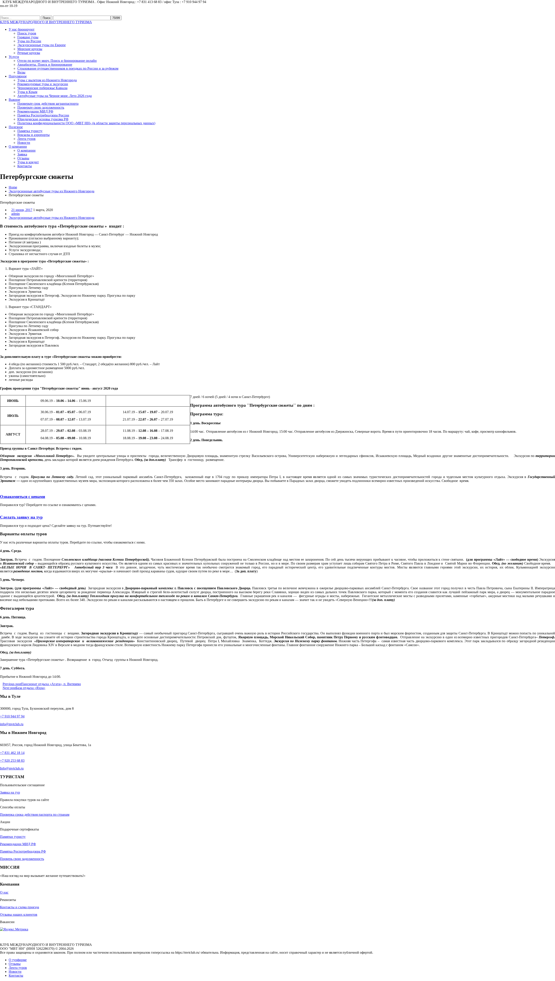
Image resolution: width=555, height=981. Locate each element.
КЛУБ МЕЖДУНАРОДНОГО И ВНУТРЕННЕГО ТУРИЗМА (46, 22)
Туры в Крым (27, 92)
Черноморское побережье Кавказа (42, 88)
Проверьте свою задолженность (40, 107)
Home (13, 187)
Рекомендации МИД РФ (35, 111)
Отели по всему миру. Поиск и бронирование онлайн (57, 60)
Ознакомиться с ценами (22, 496)
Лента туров (26, 139)
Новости (23, 142)
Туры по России (29, 41)
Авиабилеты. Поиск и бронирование (44, 64)
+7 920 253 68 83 (12, 760)
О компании (18, 146)
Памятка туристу (29, 131)
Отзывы (23, 158)
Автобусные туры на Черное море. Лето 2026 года (54, 96)
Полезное (16, 127)
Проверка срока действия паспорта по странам (34, 814)
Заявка (22, 154)
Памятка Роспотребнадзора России (43, 115)
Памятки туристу (13, 837)
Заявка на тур (10, 792)
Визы (21, 72)
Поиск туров (26, 33)
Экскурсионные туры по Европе (41, 45)
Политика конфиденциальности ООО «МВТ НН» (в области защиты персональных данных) (86, 123)
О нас (4, 892)
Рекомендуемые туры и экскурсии (42, 84)
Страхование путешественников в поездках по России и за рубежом (67, 68)
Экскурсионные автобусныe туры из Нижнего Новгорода (51, 191)
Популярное (18, 76)
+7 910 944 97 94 (12, 716)
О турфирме (18, 960)
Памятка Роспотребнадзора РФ (23, 851)
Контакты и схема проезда (19, 907)
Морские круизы (29, 49)
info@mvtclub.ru (11, 724)
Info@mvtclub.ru (12, 768)
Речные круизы (28, 53)
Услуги (14, 57)
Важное (14, 100)
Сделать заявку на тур (21, 517)
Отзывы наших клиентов (18, 914)
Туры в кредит (28, 162)
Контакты (24, 166)
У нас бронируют (21, 29)
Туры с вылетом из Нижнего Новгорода (47, 80)
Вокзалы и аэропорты (33, 135)
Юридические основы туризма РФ (43, 119)
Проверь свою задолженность (22, 859)
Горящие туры (27, 37)
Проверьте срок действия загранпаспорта (47, 103)
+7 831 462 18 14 (12, 753)
